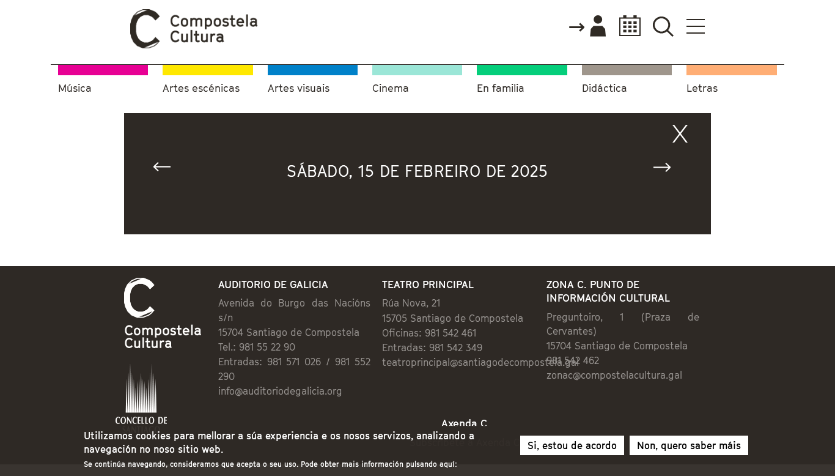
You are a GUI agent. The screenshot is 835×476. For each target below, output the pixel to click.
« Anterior (167, 169)
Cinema (390, 88)
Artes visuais (298, 88)
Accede (587, 27)
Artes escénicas (201, 88)
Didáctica (604, 88)
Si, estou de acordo (572, 445)
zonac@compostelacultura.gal (614, 375)
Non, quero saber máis (689, 445)
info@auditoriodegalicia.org (280, 391)
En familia (500, 88)
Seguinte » (667, 169)
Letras (702, 88)
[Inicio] (194, 45)
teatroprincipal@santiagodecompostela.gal (480, 362)
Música (75, 88)
